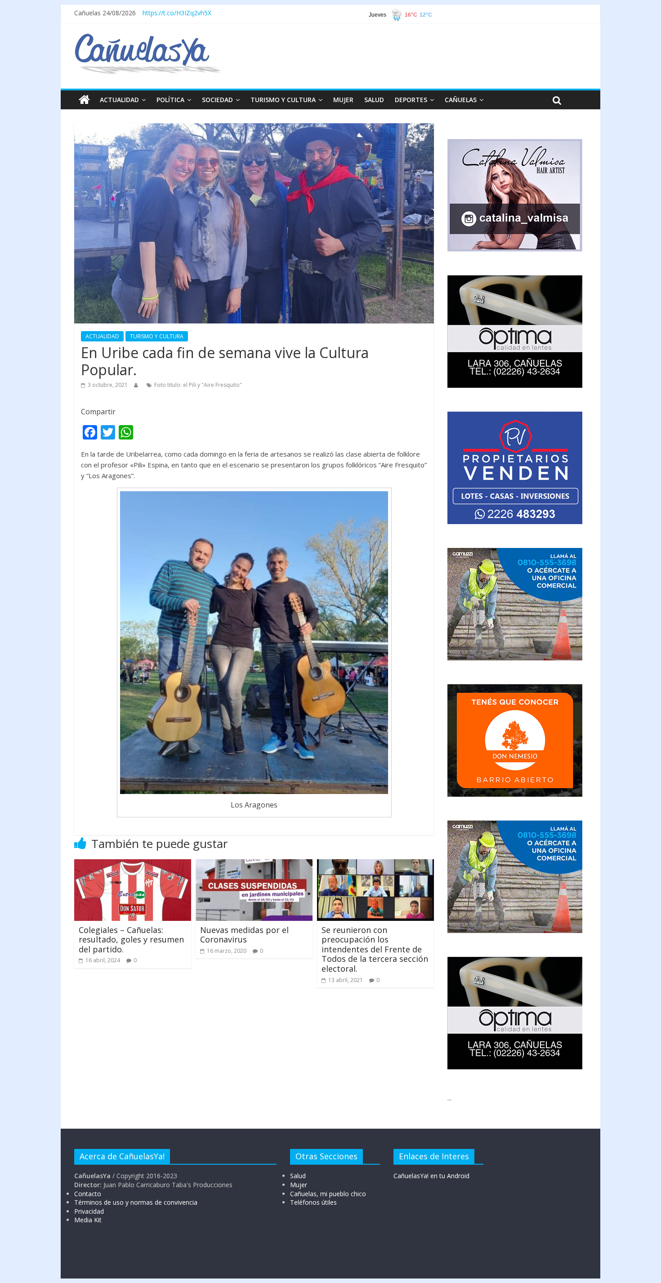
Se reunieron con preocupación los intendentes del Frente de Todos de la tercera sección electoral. (375, 949)
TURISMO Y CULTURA (283, 99)
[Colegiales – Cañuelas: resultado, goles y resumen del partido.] (132, 865)
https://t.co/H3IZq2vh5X (177, 13)
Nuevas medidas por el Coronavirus (244, 934)
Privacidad (89, 1211)
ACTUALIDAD (119, 99)
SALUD (374, 99)
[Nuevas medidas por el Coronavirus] (254, 865)
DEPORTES (411, 99)
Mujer (298, 1184)
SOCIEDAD (217, 99)
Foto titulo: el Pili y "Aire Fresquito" (198, 385)
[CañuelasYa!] (147, 38)
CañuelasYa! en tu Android (431, 1175)
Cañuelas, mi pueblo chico (328, 1193)
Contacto (87, 1193)
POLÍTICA (170, 99)
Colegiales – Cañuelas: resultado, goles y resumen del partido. (131, 939)
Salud (298, 1175)
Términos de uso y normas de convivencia (135, 1202)
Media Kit (88, 1220)
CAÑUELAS (461, 99)
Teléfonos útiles (313, 1202)
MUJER (343, 99)
